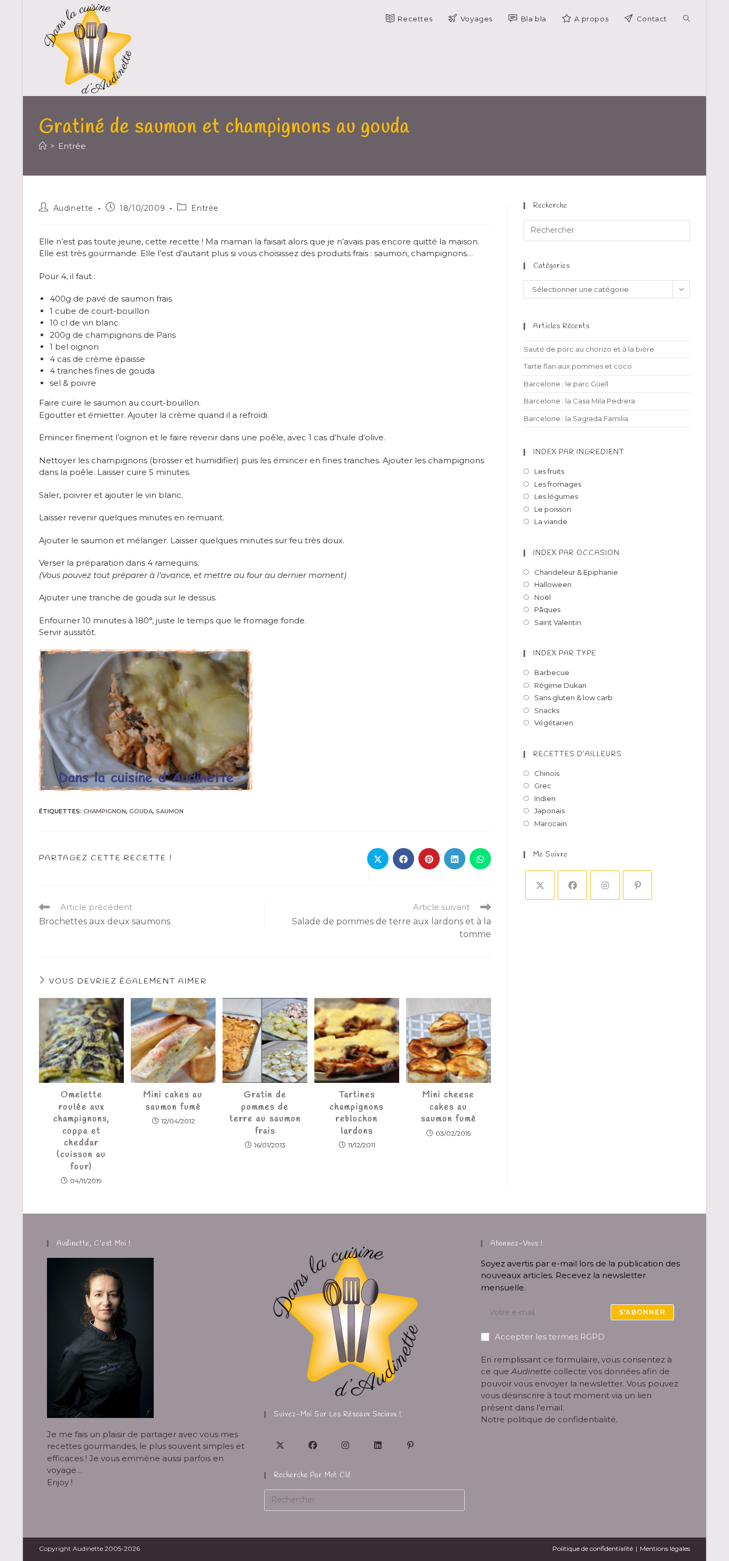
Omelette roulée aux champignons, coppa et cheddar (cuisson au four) (81, 1130)
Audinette (73, 208)
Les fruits (549, 471)
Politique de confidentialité (592, 1548)
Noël (542, 597)
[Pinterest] (637, 885)
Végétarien (553, 722)
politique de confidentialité (561, 1419)
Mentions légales (665, 1548)
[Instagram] (605, 885)
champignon (104, 811)
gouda (141, 811)
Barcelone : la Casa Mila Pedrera (579, 401)
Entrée (72, 146)
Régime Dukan (560, 685)
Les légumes (556, 496)
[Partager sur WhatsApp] (480, 858)
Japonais (549, 810)
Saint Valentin (557, 622)
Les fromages (557, 484)
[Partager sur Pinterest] (429, 858)
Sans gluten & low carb (573, 697)
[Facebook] (572, 885)
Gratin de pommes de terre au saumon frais (265, 1112)
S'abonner (642, 1312)
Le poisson (552, 509)
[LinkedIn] (378, 1445)
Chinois (546, 773)
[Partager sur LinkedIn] (454, 858)
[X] (539, 885)
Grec (542, 785)
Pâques (547, 609)
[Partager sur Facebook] (403, 858)
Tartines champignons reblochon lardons (357, 1112)
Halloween (553, 584)
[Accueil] (43, 146)
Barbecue (551, 672)
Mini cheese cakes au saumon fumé (449, 1106)
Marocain (550, 823)
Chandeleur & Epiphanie (576, 572)
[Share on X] (378, 858)
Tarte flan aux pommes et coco (578, 366)
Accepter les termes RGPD (550, 1337)
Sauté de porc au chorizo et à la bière (589, 349)
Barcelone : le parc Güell (566, 383)
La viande (550, 521)
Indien (545, 798)
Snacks (546, 710)
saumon (170, 811)
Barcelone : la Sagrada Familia (576, 418)
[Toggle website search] (686, 18)
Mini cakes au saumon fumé (173, 1100)
